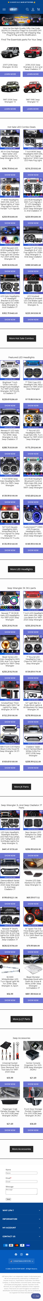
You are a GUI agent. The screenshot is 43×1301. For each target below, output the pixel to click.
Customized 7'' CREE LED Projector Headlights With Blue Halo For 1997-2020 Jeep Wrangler (33, 531)
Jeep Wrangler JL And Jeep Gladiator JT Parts (21, 806)
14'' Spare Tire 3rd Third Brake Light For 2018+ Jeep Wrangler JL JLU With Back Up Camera (33, 933)
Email (8, 1178)
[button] (4, 9)
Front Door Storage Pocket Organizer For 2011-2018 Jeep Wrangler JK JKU (33, 1112)
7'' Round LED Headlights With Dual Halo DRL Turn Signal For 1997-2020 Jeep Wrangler (33, 434)
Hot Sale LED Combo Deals (22, 127)
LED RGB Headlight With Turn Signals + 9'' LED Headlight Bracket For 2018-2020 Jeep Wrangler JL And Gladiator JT (33, 205)
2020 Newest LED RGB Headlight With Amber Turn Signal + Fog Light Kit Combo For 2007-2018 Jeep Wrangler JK (9, 253)
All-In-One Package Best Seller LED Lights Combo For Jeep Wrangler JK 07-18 (10, 156)
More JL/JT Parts (21, 1019)
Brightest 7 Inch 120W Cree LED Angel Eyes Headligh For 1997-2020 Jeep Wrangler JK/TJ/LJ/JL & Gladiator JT (9, 387)
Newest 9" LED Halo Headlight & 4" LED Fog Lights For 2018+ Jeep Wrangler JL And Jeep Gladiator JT (33, 253)
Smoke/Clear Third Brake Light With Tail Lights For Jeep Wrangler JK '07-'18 (9, 706)
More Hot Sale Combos (21, 338)
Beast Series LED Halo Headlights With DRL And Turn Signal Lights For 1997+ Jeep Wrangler (10, 661)
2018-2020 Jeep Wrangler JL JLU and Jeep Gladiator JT (32, 67)
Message (9, 1186)
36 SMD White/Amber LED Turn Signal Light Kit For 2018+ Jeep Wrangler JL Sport (9, 981)
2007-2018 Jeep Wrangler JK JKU (10, 66)
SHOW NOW (10, 175)
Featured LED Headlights (21, 357)
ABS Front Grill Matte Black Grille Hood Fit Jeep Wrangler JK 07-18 (10, 750)
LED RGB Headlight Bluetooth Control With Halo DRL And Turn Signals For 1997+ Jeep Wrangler (33, 483)
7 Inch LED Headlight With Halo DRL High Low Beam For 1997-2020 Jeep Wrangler (33, 616)
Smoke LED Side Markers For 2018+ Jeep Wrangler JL (33, 882)
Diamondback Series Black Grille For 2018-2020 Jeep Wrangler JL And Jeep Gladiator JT (10, 884)
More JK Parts (21, 786)
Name (8, 1169)
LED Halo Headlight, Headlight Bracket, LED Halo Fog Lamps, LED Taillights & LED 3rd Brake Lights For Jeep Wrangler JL (9, 837)
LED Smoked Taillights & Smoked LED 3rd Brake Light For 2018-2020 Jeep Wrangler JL (33, 300)
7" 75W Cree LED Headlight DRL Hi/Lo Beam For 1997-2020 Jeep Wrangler (33, 385)
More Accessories (21, 1149)
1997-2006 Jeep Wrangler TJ (10, 101)
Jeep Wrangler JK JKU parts (21, 588)
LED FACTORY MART (18, 1269)
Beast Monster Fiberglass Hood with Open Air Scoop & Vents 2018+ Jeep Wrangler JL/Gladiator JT (33, 982)
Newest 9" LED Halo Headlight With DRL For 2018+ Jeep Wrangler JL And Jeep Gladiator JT (10, 434)
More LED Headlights (21, 569)
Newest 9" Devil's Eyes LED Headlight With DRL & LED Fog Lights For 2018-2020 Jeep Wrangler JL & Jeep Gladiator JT (10, 934)
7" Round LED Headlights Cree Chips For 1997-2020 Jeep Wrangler (33, 660)
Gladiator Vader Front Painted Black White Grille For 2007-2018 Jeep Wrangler (33, 751)
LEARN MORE (10, 74)
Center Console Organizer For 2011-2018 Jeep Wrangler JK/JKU (33, 1066)
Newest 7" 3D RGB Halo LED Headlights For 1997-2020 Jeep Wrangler (9, 616)
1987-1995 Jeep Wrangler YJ (33, 101)
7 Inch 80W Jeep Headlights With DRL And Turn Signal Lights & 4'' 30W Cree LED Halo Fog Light (33, 156)
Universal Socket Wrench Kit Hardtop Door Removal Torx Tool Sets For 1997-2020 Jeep (10, 1067)
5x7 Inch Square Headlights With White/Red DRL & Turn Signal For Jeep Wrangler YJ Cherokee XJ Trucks (9, 532)
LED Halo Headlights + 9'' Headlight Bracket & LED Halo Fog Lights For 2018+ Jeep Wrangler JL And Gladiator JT (9, 301)
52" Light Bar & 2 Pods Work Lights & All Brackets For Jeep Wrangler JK (33, 706)
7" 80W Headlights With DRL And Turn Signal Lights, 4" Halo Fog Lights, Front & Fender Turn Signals (9, 204)
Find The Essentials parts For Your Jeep (21, 39)
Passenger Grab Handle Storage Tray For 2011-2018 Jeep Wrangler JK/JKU (9, 1112)
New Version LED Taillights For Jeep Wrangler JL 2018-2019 (33, 835)
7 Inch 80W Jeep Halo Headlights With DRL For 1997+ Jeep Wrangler (10, 482)
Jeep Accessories (21, 1038)
